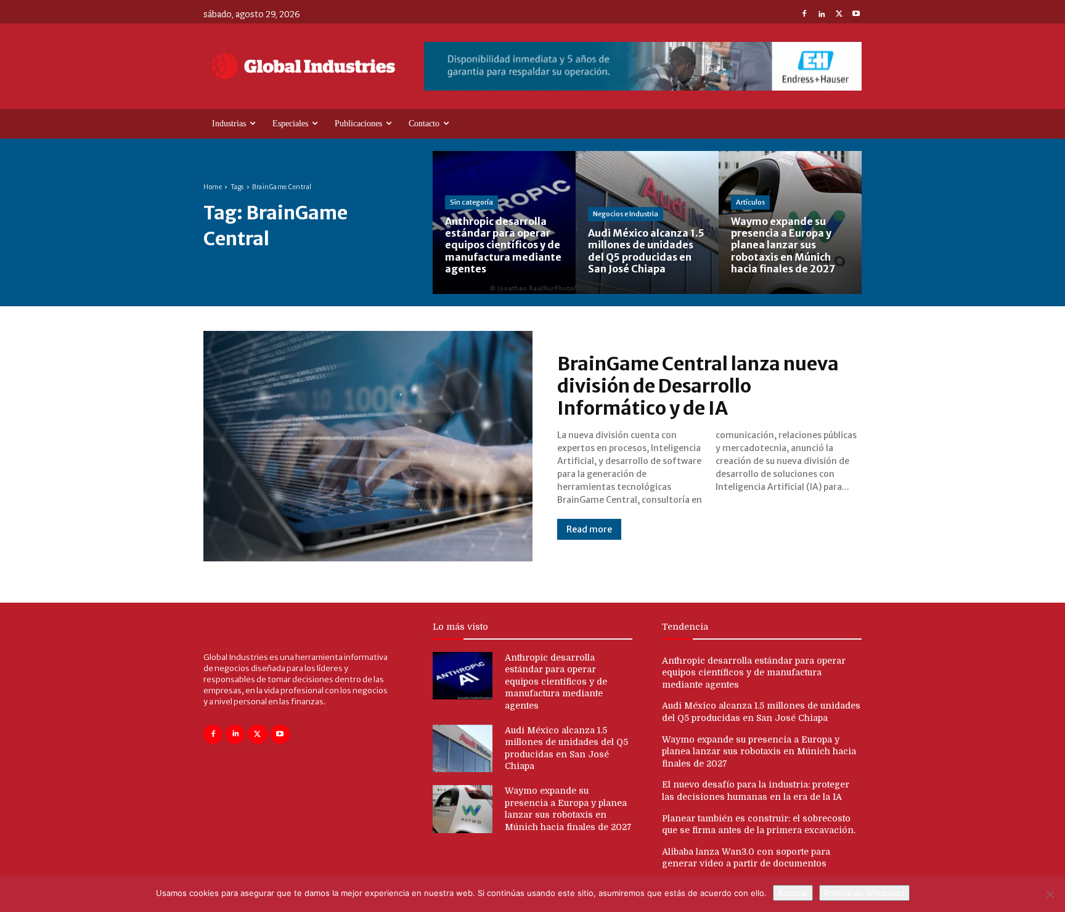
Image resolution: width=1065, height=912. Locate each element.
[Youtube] (856, 14)
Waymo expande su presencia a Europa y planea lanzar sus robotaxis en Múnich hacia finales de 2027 (759, 751)
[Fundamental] (643, 66)
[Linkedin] (821, 14)
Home (212, 187)
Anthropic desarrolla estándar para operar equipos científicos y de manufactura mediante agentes (556, 681)
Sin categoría (471, 202)
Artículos (750, 202)
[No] (1049, 894)
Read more (589, 529)
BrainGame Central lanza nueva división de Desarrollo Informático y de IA (698, 386)
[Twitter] (838, 14)
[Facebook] (804, 14)
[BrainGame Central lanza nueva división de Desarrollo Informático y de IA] (367, 446)
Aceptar (793, 893)
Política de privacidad (864, 893)
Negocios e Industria (625, 214)
